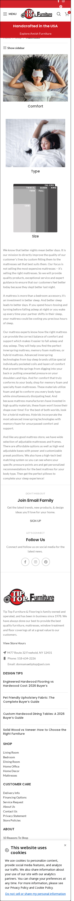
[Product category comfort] (35, 82)
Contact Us (10, 811)
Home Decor (11, 771)
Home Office (11, 766)
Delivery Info (11, 793)
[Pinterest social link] (61, 6)
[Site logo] (37, 13)
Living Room (11, 752)
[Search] (59, 14)
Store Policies (12, 820)
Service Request (13, 802)
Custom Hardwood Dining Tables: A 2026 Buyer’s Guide (34, 716)
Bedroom (9, 757)
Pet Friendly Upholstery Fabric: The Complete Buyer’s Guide (28, 700)
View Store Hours (14, 643)
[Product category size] (35, 212)
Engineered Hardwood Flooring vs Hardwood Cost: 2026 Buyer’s (28, 684)
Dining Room (11, 761)
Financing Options (15, 797)
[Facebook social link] (25, 562)
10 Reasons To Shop (15, 837)
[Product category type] (35, 147)
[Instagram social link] (35, 562)
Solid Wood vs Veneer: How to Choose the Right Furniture (34, 732)
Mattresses (10, 775)
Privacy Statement (14, 816)
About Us (9, 806)
